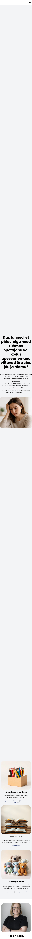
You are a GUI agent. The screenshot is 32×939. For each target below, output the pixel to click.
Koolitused (16, 803)
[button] (29, 2)
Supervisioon (8, 801)
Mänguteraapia (9, 892)
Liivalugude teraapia (21, 892)
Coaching (16, 801)
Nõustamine (23, 801)
